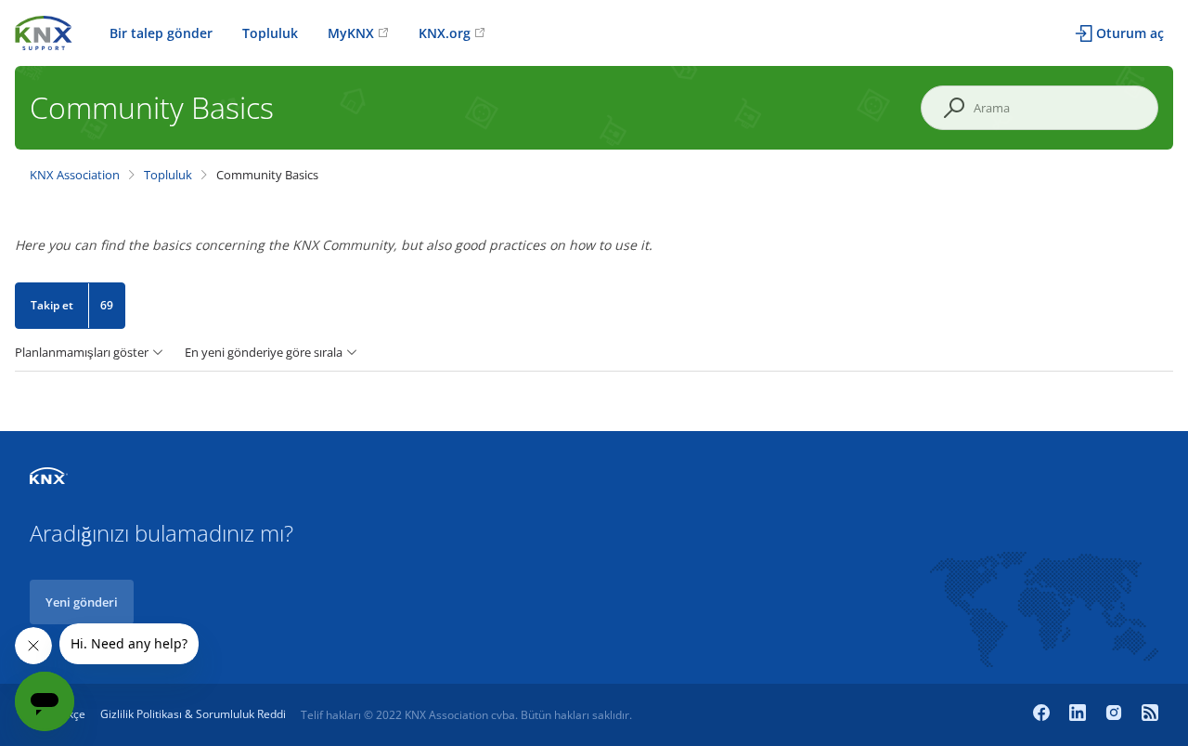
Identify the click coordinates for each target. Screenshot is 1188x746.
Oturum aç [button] (1130, 33)
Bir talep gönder (161, 33)
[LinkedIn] (1080, 714)
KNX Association (75, 174)
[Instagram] (1116, 714)
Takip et (52, 305)
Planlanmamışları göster (81, 353)
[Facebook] (1043, 714)
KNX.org (445, 33)
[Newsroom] (1150, 714)
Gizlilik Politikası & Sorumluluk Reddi (193, 714)
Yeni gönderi (81, 602)
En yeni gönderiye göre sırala (263, 353)
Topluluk (270, 33)
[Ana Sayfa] (43, 31)
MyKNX (351, 33)
